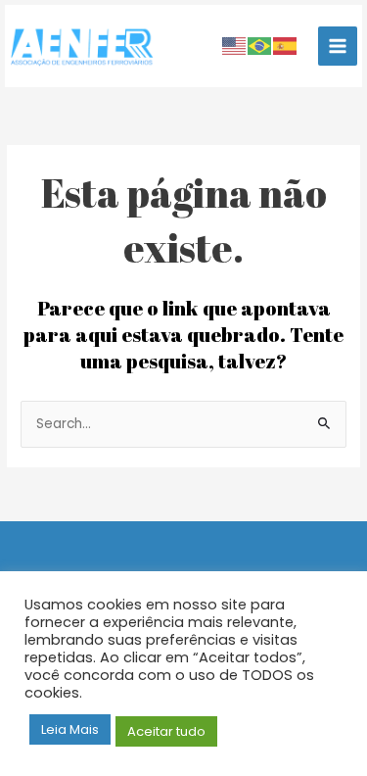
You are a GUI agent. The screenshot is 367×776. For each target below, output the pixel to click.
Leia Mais (70, 729)
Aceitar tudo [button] (166, 731)
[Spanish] (285, 45)
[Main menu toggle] (338, 46)
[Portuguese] (260, 45)
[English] (235, 45)
